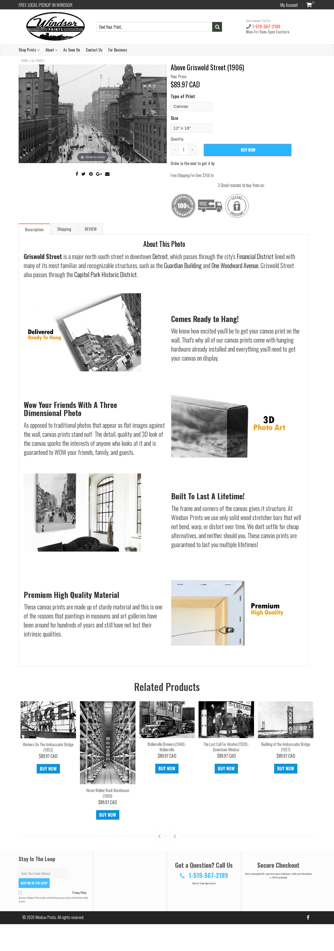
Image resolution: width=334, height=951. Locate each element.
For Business (117, 50)
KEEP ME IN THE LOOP (34, 883)
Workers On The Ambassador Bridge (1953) (60, 747)
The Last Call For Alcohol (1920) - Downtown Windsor (238, 747)
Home (24, 60)
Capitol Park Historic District (105, 274)
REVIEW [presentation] (91, 229)
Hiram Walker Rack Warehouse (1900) (119, 793)
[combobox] (154, 27)
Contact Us (94, 50)
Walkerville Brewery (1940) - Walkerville (179, 747)
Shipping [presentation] (64, 229)
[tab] (34, 228)
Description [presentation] (34, 229)
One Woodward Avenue (235, 265)
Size (174, 118)
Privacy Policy (79, 892)
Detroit (160, 256)
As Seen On (71, 50)
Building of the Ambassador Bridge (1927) (297, 747)
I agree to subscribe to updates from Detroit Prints (55, 892)
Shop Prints (28, 50)
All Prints (37, 60)
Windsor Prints (45, 917)
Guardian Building (183, 265)
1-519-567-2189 (265, 26)
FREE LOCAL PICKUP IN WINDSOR (45, 5)
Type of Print (183, 96)
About (50, 50)
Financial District (255, 256)
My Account (289, 5)
